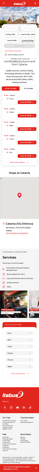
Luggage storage (7, 427)
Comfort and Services (8, 422)
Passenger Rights (7, 439)
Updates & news (7, 429)
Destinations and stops (9, 420)
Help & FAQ (5, 437)
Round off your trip (7, 425)
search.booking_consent (16, 54)
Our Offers (5, 424)
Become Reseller (25, 442)
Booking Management (26, 422)
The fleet (22, 439)
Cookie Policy (6, 442)
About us (22, 437)
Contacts (5, 450)
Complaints (5, 447)
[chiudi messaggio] (36, 468)
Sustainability (24, 440)
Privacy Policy (6, 440)
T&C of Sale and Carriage (9, 449)
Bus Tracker (23, 420)
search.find (19, 46)
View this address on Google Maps (17, 233)
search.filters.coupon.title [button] (13, 51)
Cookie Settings (15, 462)
